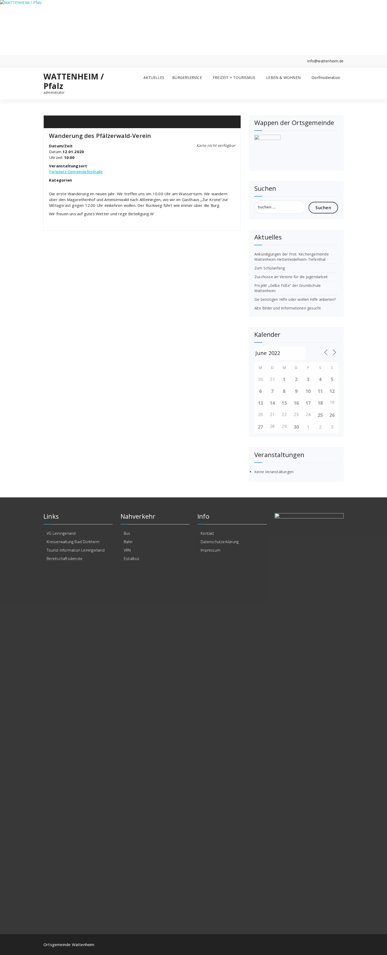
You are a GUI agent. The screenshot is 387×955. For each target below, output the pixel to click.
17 (308, 403)
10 (308, 391)
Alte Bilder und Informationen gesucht (287, 308)
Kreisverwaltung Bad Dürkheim (73, 541)
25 (320, 415)
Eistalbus (132, 558)
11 (320, 391)
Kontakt (207, 533)
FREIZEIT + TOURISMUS (234, 77)
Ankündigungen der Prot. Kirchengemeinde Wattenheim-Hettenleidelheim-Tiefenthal (291, 257)
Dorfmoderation (325, 77)
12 (332, 391)
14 (272, 403)
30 (260, 379)
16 (296, 403)
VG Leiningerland (61, 533)
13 (260, 403)
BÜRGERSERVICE (187, 77)
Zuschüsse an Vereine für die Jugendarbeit (291, 276)
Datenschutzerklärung (220, 541)
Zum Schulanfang (269, 268)
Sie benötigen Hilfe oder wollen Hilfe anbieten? (295, 299)
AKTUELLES (153, 77)
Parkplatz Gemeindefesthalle (76, 171)
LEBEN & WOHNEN (283, 77)
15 (284, 403)
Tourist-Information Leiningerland (76, 550)
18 (320, 403)
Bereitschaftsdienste (64, 558)
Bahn (128, 541)
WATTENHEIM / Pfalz (73, 81)
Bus (127, 533)
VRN (127, 550)
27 (260, 427)
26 (332, 415)
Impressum (210, 550)
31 (272, 379)
